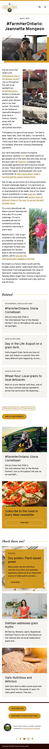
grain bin (32, 194)
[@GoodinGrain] (16, 739)
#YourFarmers (28, 408)
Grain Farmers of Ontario (31, 729)
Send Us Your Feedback (14, 417)
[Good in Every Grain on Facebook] (20, 739)
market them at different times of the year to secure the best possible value (23, 200)
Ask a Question (17, 709)
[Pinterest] (32, 739)
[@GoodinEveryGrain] (28, 739)
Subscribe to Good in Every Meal (24, 716)
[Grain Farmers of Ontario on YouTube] (24, 739)
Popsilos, (22, 162)
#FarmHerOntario (11, 408)
